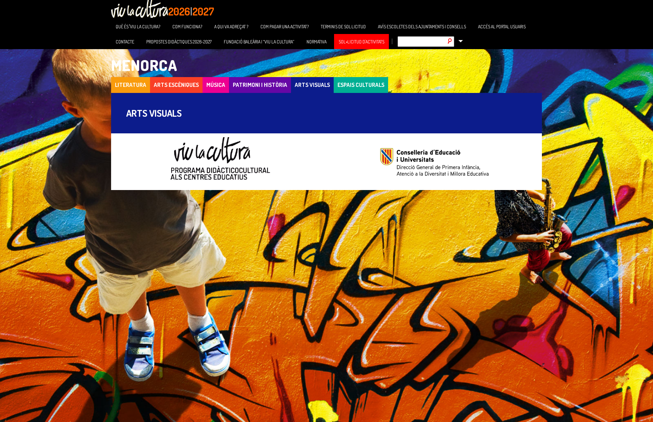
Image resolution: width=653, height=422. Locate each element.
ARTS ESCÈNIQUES (176, 84)
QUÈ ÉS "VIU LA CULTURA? (138, 26)
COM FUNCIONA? (187, 26)
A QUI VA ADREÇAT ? (231, 26)
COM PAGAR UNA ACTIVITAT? (284, 26)
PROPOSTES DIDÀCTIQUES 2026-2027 (179, 42)
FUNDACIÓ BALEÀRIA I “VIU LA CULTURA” (259, 42)
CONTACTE (125, 42)
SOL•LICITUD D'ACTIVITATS (361, 42)
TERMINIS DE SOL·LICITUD (343, 26)
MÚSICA (215, 84)
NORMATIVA (316, 42)
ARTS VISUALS (312, 84)
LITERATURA (130, 84)
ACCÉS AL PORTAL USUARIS (502, 26)
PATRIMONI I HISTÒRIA (260, 84)
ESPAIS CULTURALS (360, 84)
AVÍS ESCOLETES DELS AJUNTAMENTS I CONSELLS (422, 26)
